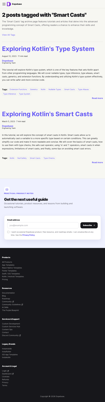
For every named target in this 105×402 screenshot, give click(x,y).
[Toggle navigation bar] (4, 4)
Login (4, 371)
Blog (4, 296)
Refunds (5, 379)
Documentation (8, 293)
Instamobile (7, 349)
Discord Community (10, 335)
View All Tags (8, 35)
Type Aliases (83, 89)
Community (7, 302)
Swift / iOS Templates (11, 274)
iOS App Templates (10, 355)
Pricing (5, 279)
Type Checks (49, 158)
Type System (24, 94)
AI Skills (5, 307)
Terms (4, 385)
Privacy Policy (28, 235)
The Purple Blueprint (10, 310)
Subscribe (87, 225)
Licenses (5, 377)
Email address (13, 220)
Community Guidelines (11, 304)
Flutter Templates (9, 271)
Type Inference (9, 94)
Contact (5, 332)
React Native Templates (12, 268)
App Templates (8, 265)
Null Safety (22, 158)
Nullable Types (55, 89)
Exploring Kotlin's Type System (48, 48)
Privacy (5, 382)
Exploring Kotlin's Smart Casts (47, 114)
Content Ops (7, 329)
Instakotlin (6, 357)
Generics (34, 89)
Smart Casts (69, 89)
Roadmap (6, 299)
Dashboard (6, 374)
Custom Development (11, 324)
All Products (7, 262)
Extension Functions (18, 89)
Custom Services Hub (11, 326)
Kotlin (43, 89)
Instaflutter (6, 352)
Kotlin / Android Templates (13, 276)
